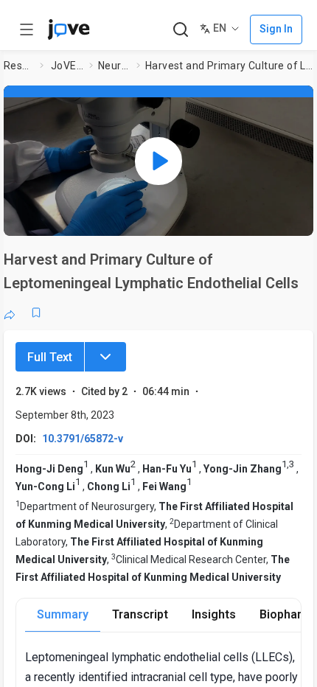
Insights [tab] (214, 614)
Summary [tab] (62, 614)
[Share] (9, 312)
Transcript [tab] (140, 614)
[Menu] (105, 357)
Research (19, 66)
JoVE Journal (67, 66)
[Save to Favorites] (36, 312)
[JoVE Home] (68, 29)
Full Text (49, 357)
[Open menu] (26, 29)
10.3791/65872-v (82, 438)
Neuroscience (114, 66)
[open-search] (180, 30)
